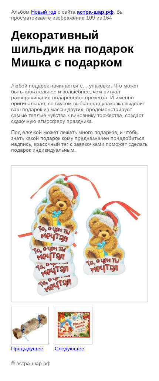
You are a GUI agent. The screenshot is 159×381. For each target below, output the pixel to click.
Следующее (69, 348)
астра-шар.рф (95, 12)
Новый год (43, 12)
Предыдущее (27, 348)
